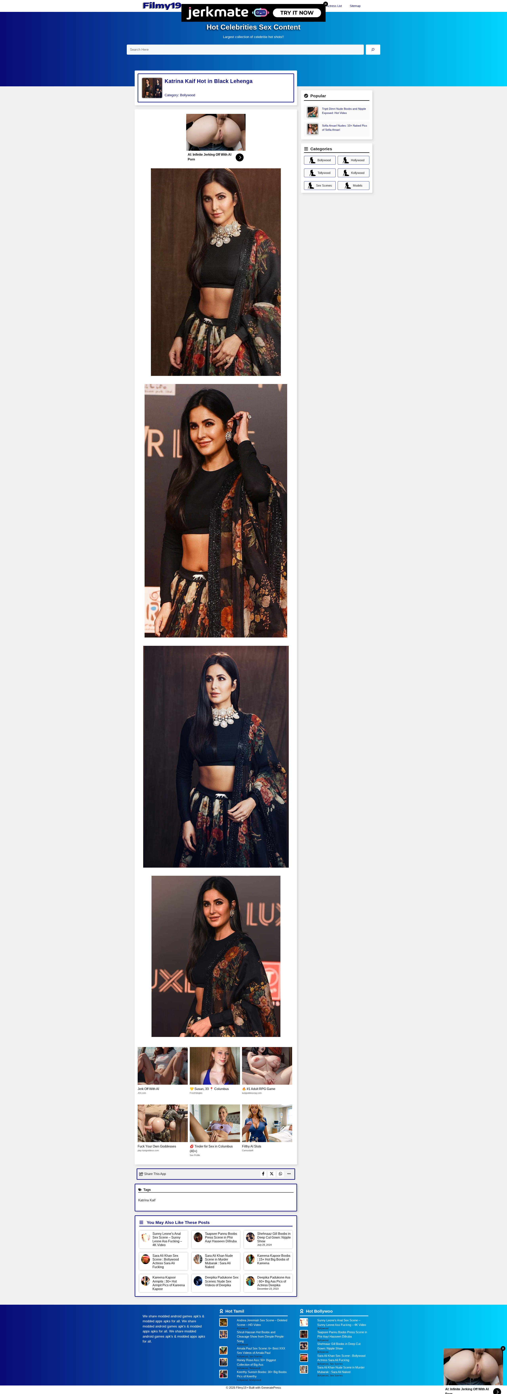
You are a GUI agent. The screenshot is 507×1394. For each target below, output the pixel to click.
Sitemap (355, 6)
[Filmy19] (162, 6)
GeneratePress (271, 1387)
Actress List (334, 6)
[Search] (373, 50)
